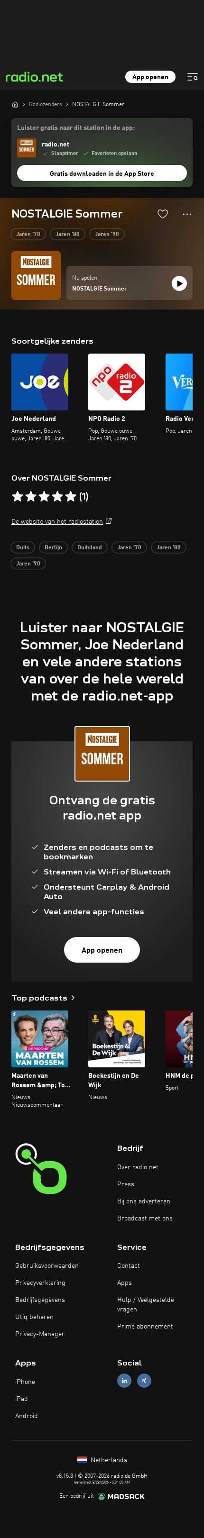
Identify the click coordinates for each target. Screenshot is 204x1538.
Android (26, 1416)
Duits (22, 548)
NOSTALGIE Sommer (99, 289)
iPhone (25, 1382)
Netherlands (108, 1460)
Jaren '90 (107, 234)
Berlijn (53, 548)
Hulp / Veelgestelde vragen (145, 1305)
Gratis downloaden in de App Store (102, 174)
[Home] (15, 104)
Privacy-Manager (40, 1334)
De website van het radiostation (57, 522)
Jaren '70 (28, 234)
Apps (124, 1283)
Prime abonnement (145, 1326)
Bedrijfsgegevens (40, 1300)
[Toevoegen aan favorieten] (162, 213)
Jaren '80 (68, 234)
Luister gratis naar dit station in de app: (76, 128)
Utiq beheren (34, 1317)
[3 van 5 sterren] (44, 496)
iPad (21, 1399)
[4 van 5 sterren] (57, 496)
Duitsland (89, 548)
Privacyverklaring (40, 1283)
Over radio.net (137, 1167)
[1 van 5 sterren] (17, 496)
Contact (128, 1266)
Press (125, 1184)
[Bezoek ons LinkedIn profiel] (124, 1381)
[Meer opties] (187, 214)
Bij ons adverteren (143, 1201)
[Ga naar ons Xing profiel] (144, 1381)
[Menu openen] (192, 76)
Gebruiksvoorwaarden (47, 1266)
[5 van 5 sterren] (70, 496)
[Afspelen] (179, 283)
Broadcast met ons (145, 1218)
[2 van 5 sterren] (30, 496)
